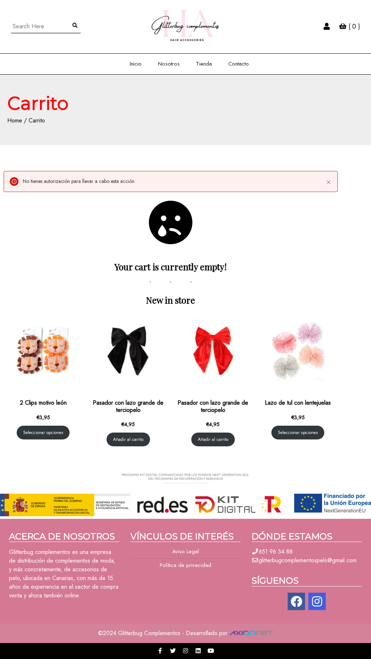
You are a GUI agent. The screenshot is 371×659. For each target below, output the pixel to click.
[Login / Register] (327, 26)
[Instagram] (317, 601)
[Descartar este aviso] (329, 182)
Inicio (136, 64)
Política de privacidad (185, 565)
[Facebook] (296, 601)
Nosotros (169, 64)
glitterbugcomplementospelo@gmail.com (308, 560)
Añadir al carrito (128, 439)
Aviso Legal (185, 551)
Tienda (204, 64)
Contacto (238, 64)
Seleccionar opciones (43, 432)
